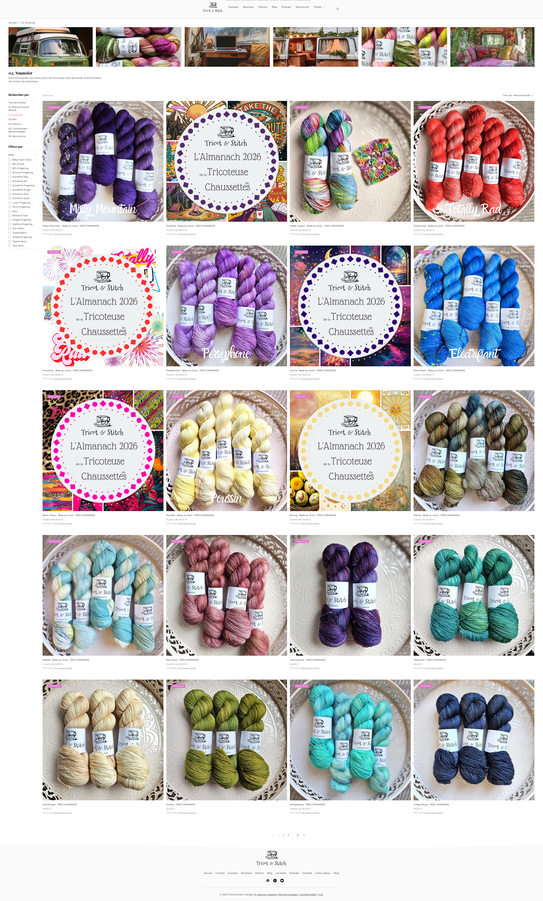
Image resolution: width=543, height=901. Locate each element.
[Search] (338, 9)
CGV (320, 894)
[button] (319, 7)
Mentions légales (287, 894)
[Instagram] (275, 880)
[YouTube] (282, 880)
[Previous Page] (273, 835)
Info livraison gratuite (63, 234)
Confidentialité (307, 894)
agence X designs (267, 894)
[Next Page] (304, 835)
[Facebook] (268, 880)
